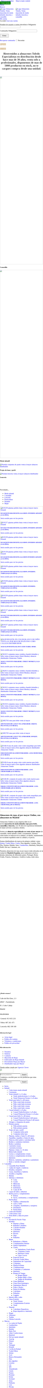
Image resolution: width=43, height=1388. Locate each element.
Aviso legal (8, 1037)
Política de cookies (10, 1039)
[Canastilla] (21, 264)
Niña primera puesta (20, 1126)
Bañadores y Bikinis (20, 1241)
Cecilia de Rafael (15, 1349)
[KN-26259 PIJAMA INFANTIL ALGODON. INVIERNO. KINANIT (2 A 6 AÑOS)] (21, 510)
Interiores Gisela (23, 1253)
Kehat (11, 1377)
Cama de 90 (17, 1190)
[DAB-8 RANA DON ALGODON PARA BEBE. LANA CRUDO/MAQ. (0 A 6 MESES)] (21, 750)
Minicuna (16, 1184)
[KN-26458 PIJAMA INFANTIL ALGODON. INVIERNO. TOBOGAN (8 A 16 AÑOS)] (21, 583)
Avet (10, 1355)
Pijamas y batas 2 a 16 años (18, 1150)
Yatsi (10, 1343)
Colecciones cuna (15, 1214)
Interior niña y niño (15, 1297)
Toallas (11, 1317)
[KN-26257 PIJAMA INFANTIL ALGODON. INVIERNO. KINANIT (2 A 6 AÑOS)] (21, 524)
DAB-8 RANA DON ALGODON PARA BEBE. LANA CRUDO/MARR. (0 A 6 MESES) (17, 770)
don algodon (13, 1361)
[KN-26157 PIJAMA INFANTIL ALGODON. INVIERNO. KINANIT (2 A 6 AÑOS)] (21, 612)
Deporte (11, 1307)
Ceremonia (12, 1092)
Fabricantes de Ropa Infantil (14, 1060)
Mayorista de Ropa (11, 1058)
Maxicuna (16, 1186)
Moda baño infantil (15, 1152)
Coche (15, 1182)
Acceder (3, 49)
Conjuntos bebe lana (20, 1134)
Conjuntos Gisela (24, 1251)
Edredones (17, 1188)
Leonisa (11, 1363)
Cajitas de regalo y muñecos (18, 1168)
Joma (10, 1381)
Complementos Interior (21, 1243)
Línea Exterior (14, 1299)
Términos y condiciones (12, 1041)
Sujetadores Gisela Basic (26, 1249)
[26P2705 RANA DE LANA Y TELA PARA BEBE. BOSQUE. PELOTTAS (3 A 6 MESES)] (15, 733)
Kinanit (11, 1347)
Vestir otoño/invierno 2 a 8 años (24, 1096)
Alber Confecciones (16, 1333)
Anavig (11, 1339)
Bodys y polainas (15, 1144)
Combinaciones (18, 1267)
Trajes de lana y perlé (16, 1130)
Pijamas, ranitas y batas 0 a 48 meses (21, 1136)
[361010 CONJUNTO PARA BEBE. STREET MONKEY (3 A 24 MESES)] (21, 708)
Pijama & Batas (18, 1265)
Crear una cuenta (12, 21)
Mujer (11, 1239)
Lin (10, 1365)
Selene (2, 843)
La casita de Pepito (15, 1323)
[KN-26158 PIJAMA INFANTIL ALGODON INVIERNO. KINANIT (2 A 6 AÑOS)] (21, 554)
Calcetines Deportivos (21, 1309)
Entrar (4, 36)
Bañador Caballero (19, 1225)
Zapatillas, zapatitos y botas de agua (21, 1138)
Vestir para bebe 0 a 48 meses (19, 1100)
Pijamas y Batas (18, 1223)
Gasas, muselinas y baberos (18, 1172)
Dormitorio (17, 1208)
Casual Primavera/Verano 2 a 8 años (25, 1114)
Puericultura (13, 1200)
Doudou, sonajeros (15, 1170)
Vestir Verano (18, 1301)
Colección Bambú (15, 1212)
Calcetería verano (15, 1146)
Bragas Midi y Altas (25, 1277)
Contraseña (8, 31)
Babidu (11, 1329)
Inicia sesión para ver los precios (12, 518)
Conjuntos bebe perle (20, 1132)
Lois (10, 1385)
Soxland (12, 1379)
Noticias (7, 1054)
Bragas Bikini (22, 1275)
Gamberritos (24, 845)
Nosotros (7, 1052)
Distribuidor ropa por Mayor (14, 1064)
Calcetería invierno (15, 1148)
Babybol (12, 1335)
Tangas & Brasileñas (25, 1279)
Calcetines (16, 1229)
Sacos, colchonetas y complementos (25, 1198)
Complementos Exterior (21, 1303)
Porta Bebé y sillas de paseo (18, 1216)
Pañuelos (16, 1237)
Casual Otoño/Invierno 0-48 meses (25, 1118)
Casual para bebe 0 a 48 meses (19, 1116)
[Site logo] (8, 17)
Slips (15, 1235)
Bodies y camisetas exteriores (19, 1142)
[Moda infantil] (21, 457)
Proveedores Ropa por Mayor (14, 1062)
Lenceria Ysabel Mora (21, 1259)
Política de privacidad (11, 1043)
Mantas (11, 1176)
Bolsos (15, 1196)
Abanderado (13, 1369)
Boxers (15, 1233)
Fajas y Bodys (18, 1287)
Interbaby (12, 1327)
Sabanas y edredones (16, 1178)
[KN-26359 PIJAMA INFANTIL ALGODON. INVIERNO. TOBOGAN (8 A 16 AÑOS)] (21, 597)
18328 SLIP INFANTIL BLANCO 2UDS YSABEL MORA (18, 646)
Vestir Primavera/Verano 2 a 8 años (25, 1098)
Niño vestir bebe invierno (22, 1104)
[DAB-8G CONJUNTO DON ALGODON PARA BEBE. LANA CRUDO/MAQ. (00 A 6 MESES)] (21, 799)
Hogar (11, 1313)
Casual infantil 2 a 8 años (17, 1110)
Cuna (15, 1180)
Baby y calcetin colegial (17, 1162)
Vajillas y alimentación (21, 1202)
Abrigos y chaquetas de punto (19, 1122)
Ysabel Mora (9, 843)
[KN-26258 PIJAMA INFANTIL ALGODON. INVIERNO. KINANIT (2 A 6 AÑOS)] (21, 539)
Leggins (16, 1295)
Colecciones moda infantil (18, 1090)
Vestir (15, 1305)
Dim (10, 1359)
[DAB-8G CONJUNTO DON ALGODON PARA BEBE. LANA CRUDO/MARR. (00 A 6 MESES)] (21, 783)
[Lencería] (19, 474)
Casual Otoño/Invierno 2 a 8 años (25, 1112)
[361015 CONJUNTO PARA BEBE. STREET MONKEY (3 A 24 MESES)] (21, 658)
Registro (3, 44)
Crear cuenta (5, 3)
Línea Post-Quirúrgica (21, 1283)
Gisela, (17, 843)
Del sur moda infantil (16, 1337)
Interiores (12, 1158)
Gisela (15, 1247)
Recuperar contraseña (7, 40)
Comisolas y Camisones (21, 1269)
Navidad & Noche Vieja (17, 1220)
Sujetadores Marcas (20, 1285)
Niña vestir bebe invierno (22, 1102)
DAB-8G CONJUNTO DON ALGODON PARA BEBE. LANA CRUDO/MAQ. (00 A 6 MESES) (19, 803)
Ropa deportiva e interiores (22, 1311)
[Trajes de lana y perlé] (21, 466)
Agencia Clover (23, 1067)
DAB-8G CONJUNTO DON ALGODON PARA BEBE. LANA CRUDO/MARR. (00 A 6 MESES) (19, 787)
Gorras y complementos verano (20, 1154)
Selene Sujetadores (19, 1245)
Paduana (12, 1383)
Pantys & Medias (19, 1289)
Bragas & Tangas (19, 1273)
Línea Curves (22, 1255)
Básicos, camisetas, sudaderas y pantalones (24, 1160)
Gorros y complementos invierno (20, 1156)
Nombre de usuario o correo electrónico (18, 25)
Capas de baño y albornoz (18, 1192)
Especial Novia (18, 1257)
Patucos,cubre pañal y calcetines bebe (22, 1140)
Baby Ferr (12, 1331)
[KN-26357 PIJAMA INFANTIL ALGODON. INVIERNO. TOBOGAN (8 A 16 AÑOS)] (21, 627)
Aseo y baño (17, 1204)
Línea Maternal (18, 1281)
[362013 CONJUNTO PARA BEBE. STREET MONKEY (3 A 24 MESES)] (21, 675)
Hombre (12, 1222)
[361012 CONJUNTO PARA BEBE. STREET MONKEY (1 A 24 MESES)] (21, 691)
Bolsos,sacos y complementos (19, 1194)
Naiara (11, 1373)
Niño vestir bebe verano (21, 1108)
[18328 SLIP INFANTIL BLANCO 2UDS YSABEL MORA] (21, 643)
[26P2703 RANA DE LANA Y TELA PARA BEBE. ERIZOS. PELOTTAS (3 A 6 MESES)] (15, 720)
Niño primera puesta (20, 1128)
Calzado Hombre (19, 1227)
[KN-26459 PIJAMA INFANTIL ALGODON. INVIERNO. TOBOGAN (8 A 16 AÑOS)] (21, 568)
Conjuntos (16, 1263)
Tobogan (12, 1345)
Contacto (7, 1056)
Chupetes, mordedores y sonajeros (25, 1206)
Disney (11, 1341)
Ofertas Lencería (14, 1319)
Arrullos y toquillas (15, 1174)
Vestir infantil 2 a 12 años (17, 1094)
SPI (10, 1367)
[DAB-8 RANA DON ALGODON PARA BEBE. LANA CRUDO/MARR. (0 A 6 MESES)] (21, 766)
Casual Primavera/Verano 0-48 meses (26, 1120)
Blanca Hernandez (15, 1357)
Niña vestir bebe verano (21, 1106)
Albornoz (12, 1315)
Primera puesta (14, 1124)
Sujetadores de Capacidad (22, 1261)
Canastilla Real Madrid (17, 1166)
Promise (11, 1375)
